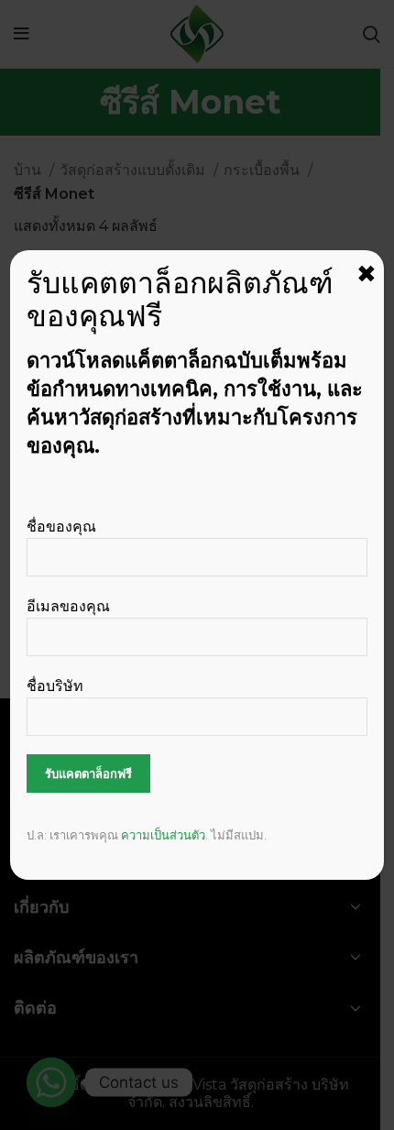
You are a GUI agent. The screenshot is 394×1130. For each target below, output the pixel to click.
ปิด (366, 274)
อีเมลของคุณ (68, 606)
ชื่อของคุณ (61, 526)
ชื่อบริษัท (55, 686)
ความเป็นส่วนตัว (163, 835)
